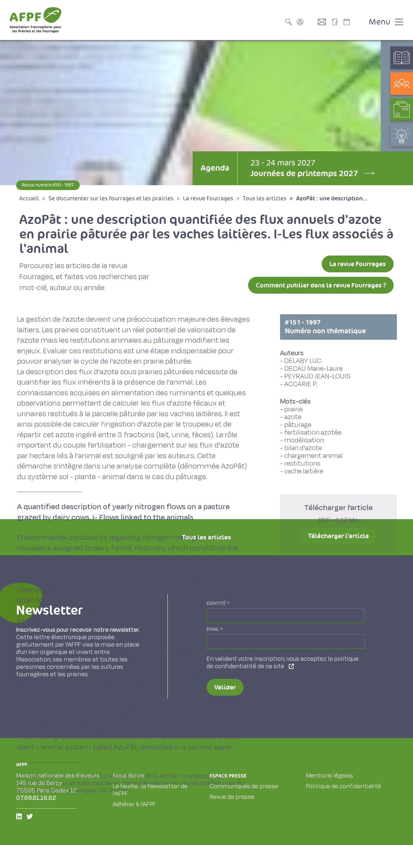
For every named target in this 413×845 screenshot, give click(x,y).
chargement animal (313, 455)
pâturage (297, 424)
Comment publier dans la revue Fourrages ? (321, 285)
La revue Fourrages (357, 264)
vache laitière (303, 471)
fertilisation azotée (312, 432)
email (214, 629)
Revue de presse (231, 797)
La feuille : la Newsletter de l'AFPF (150, 790)
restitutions (302, 463)
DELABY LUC (302, 361)
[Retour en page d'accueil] (35, 20)
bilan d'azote (303, 448)
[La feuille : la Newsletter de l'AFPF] (337, 22)
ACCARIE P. (300, 384)
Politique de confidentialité (343, 786)
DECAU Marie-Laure (313, 368)
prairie (293, 409)
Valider (225, 687)
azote (292, 417)
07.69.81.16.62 (36, 798)
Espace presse (228, 775)
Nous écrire (129, 775)
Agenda (215, 168)
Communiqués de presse (243, 786)
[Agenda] (353, 22)
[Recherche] (290, 22)
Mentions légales (329, 775)
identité (217, 603)
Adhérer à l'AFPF (134, 804)
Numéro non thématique (325, 327)
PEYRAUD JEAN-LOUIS (317, 376)
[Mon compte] (306, 22)
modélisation (304, 440)
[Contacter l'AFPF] (324, 22)
